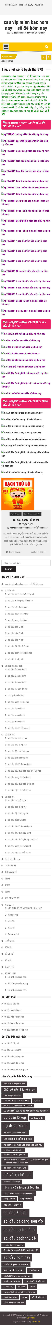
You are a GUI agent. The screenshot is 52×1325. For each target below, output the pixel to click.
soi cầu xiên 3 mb (15, 633)
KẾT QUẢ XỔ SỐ (12, 898)
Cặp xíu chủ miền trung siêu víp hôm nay (27, 439)
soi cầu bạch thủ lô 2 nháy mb (21, 594)
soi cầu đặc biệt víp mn (18, 751)
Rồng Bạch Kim (26, 1198)
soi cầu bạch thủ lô (19, 1229)
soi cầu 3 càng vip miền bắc (20, 600)
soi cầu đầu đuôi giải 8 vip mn (21, 783)
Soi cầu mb (15, 514)
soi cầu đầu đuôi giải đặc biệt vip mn (24, 770)
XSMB (7, 878)
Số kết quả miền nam (17, 990)
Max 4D (11, 927)
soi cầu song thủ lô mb (18, 620)
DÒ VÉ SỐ (9, 954)
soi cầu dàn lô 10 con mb (19, 728)
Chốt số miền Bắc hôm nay (19, 1089)
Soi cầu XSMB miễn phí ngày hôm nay (17, 1276)
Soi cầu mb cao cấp (32, 514)
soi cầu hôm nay (17, 1257)
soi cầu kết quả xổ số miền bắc (16, 1264)
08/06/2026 (27, 524)
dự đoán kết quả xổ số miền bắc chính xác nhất (18, 1105)
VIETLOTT (9, 904)
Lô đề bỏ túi (10, 865)
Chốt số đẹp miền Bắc (12, 1095)
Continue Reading (38, 552)
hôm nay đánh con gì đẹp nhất (22, 1187)
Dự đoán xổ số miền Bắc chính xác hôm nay (23, 1145)
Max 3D (11, 921)
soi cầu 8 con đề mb (17, 682)
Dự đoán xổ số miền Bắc (18, 1139)
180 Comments (15, 552)
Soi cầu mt (9, 796)
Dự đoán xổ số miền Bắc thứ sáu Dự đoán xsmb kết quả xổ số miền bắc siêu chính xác (26, 1161)
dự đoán (37, 1100)
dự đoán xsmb (15, 1125)
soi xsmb (21, 1287)
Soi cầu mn (9, 734)
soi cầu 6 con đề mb (17, 676)
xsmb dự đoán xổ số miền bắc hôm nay (19, 1292)
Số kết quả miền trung (18, 983)
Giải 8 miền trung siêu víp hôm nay (24, 432)
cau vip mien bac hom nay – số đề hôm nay (26, 25)
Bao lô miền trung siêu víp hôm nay (24, 419)
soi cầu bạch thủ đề (20, 1238)
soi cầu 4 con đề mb (17, 669)
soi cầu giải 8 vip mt (17, 820)
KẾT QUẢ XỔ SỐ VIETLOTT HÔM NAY (25, 908)
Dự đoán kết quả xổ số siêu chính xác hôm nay (26, 1110)
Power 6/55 (13, 934)
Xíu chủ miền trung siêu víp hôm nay (24, 412)
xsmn (24, 1297)
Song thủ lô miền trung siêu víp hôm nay (27, 445)
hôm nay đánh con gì (12, 1182)
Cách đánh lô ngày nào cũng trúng (16, 1100)
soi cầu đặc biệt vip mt (18, 813)
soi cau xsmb (12, 1205)
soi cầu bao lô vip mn (17, 744)
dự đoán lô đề (37, 1118)
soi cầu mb (34, 1270)
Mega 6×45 (13, 914)
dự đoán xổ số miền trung (15, 1167)
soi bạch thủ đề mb (16, 695)
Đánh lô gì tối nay (12, 859)
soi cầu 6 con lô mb (16, 715)
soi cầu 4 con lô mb (16, 708)
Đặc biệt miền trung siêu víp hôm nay (25, 426)
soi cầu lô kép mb (16, 659)
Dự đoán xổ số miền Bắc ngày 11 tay (14, 1155)
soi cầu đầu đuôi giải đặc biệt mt (22, 839)
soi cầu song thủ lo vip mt (19, 846)
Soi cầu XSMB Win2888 (12, 1281)
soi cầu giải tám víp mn (18, 757)
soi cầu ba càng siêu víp (23, 1221)
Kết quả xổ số (11, 872)
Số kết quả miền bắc (17, 977)
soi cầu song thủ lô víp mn (19, 777)
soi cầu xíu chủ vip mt (17, 800)
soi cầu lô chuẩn (13, 1270)
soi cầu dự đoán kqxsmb (13, 1245)
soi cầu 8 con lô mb (16, 721)
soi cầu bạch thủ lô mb (26, 520)
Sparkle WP (35, 1321)
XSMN (7, 885)
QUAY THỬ (9, 967)
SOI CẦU (8, 947)
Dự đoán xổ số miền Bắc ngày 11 (13, 1150)
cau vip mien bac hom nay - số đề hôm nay (29, 527)
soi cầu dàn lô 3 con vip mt (20, 826)
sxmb (32, 1286)
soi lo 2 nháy (8, 1287)
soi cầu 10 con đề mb (17, 689)
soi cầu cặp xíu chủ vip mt (19, 852)
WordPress (30, 1318)
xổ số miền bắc (38, 1297)
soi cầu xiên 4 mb (15, 639)
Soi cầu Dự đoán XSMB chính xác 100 (21, 1250)
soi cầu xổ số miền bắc (35, 1281)
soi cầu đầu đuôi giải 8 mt (19, 833)
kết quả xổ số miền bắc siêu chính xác (19, 1193)
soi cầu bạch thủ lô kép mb (20, 652)
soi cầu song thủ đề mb (18, 702)
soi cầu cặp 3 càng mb (18, 607)
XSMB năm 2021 (10, 1297)
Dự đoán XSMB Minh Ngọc (15, 1132)
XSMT (7, 891)
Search (8, 569)
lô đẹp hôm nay (9, 1199)
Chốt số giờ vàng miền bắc (14, 1084)
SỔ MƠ (8, 960)
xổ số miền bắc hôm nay (14, 1302)
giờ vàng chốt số (17, 1174)
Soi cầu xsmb (7, 60)
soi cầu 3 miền (15, 1212)
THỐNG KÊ (9, 941)
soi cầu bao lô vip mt (17, 807)
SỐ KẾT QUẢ (10, 973)
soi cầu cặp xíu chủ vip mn (19, 790)
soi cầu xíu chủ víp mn (17, 738)
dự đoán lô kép (15, 1117)
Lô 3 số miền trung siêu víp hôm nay (25, 472)
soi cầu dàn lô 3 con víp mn (20, 764)
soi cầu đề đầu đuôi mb (18, 646)
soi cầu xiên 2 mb (15, 626)
